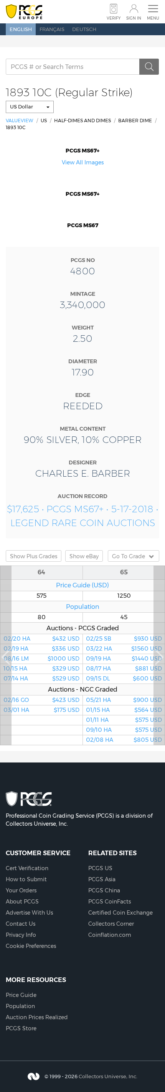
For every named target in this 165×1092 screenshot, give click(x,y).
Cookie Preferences (31, 946)
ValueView (19, 120)
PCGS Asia (102, 879)
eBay (84, 556)
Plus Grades (33, 556)
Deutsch (84, 29)
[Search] (149, 67)
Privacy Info (21, 934)
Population (82, 606)
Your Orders (21, 890)
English (21, 29)
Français (52, 29)
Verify (113, 18)
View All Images (83, 162)
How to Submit (26, 879)
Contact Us (20, 923)
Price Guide (21, 995)
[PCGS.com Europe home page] (24, 12)
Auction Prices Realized (37, 1017)
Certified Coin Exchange (120, 912)
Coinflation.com (109, 934)
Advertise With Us (29, 912)
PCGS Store (21, 1028)
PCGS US (100, 868)
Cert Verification (27, 868)
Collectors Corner (111, 923)
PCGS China (104, 890)
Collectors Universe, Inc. (108, 1076)
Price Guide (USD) (82, 585)
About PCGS (22, 901)
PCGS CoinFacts (109, 901)
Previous (6, 655)
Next (159, 655)
